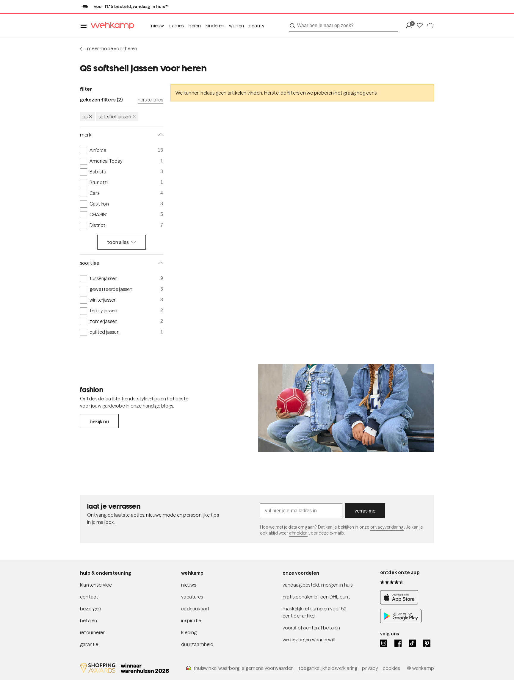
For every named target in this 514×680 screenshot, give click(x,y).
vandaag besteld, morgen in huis (318, 585)
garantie (89, 644)
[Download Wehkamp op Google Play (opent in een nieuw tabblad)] (400, 621)
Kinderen (215, 26)
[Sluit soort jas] (159, 263)
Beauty (256, 26)
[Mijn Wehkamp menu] (410, 25)
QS (84, 117)
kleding (189, 632)
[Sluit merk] (159, 134)
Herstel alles (150, 100)
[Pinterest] (426, 643)
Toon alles (118, 242)
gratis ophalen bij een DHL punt (316, 597)
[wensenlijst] (421, 25)
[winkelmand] (430, 25)
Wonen (236, 26)
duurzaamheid (197, 644)
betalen (88, 620)
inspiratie (191, 620)
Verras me (365, 511)
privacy (370, 668)
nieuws (188, 585)
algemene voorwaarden (268, 668)
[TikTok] (412, 643)
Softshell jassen (114, 117)
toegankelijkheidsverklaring (327, 668)
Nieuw (157, 26)
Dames (176, 26)
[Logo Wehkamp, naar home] (110, 25)
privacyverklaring (387, 527)
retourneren (93, 632)
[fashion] (346, 408)
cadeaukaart (195, 609)
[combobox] (343, 25)
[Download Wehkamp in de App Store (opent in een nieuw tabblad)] (400, 602)
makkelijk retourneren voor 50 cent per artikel (315, 612)
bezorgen (90, 609)
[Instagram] (383, 643)
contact (89, 597)
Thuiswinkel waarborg (216, 668)
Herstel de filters (282, 93)
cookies (391, 668)
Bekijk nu (99, 421)
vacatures (192, 597)
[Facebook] (398, 643)
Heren (195, 26)
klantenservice (96, 585)
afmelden (298, 533)
